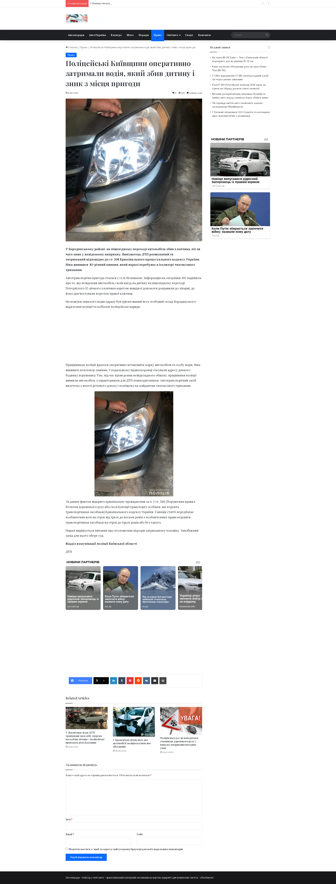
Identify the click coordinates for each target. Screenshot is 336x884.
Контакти (204, 35)
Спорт (189, 35)
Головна (73, 47)
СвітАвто (172, 35)
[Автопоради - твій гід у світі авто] (92, 18)
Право (158, 35)
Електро (116, 35)
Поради (144, 35)
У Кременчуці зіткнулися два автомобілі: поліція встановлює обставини (132, 743)
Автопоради (76, 35)
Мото (130, 35)
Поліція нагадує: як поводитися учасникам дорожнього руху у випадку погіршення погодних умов (179, 743)
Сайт (140, 834)
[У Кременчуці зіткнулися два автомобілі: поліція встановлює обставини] (134, 722)
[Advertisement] (134, 336)
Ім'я (69, 819)
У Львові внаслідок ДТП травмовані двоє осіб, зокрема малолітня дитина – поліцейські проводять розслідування (85, 737)
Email (70, 834)
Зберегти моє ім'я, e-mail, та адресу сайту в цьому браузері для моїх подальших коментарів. (125, 849)
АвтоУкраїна (97, 35)
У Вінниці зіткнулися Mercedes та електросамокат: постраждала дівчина (131, 3)
